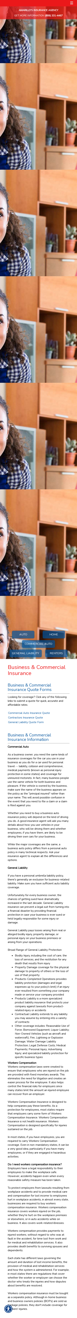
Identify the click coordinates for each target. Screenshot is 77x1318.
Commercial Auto (38, 644)
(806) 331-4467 (54, 15)
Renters (56, 653)
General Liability (25, 653)
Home (53, 634)
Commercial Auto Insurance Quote (29, 713)
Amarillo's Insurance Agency (38, 10)
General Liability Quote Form (26, 722)
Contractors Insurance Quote (25, 717)
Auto (23, 634)
